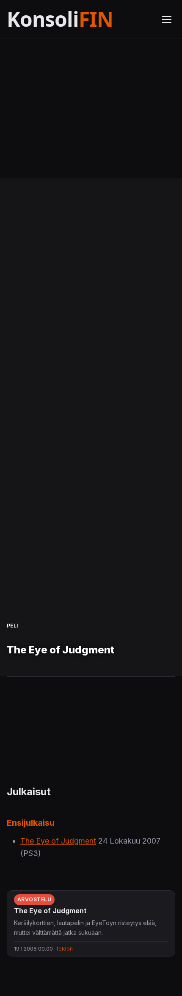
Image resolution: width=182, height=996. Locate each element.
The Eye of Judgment (58, 840)
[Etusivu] (79, 19)
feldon (64, 948)
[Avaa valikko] (166, 19)
